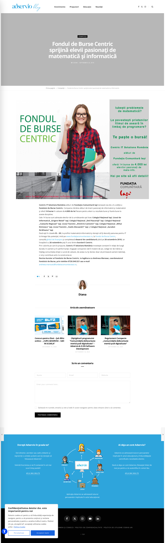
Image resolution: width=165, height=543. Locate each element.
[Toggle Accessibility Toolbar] (4, 531)
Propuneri (74, 7)
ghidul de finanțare (54, 239)
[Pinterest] (52, 276)
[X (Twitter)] (75, 519)
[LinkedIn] (98, 519)
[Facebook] (44, 276)
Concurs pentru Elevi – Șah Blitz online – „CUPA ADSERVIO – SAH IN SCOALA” (49, 341)
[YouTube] (90, 519)
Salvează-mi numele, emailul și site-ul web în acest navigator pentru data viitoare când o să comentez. (79, 407)
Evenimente (59, 7)
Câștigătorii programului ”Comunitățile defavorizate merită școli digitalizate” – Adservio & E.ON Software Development (82, 343)
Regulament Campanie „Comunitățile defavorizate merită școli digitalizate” (115, 341)
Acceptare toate (43, 533)
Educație (87, 7)
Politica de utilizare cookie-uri (118, 527)
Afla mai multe (33, 473)
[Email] (56, 276)
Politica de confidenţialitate (88, 527)
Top (83, 534)
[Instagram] (82, 519)
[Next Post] (163, 434)
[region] (31, 521)
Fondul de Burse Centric (105, 236)
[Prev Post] (2, 434)
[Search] (151, 7)
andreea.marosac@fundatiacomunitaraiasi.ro (57, 264)
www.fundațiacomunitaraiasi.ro (79, 236)
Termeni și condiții (65, 527)
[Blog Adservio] (29, 6)
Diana (75, 63)
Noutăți (99, 7)
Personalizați (19, 533)
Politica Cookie (19, 527)
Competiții (83, 36)
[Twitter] (48, 276)
